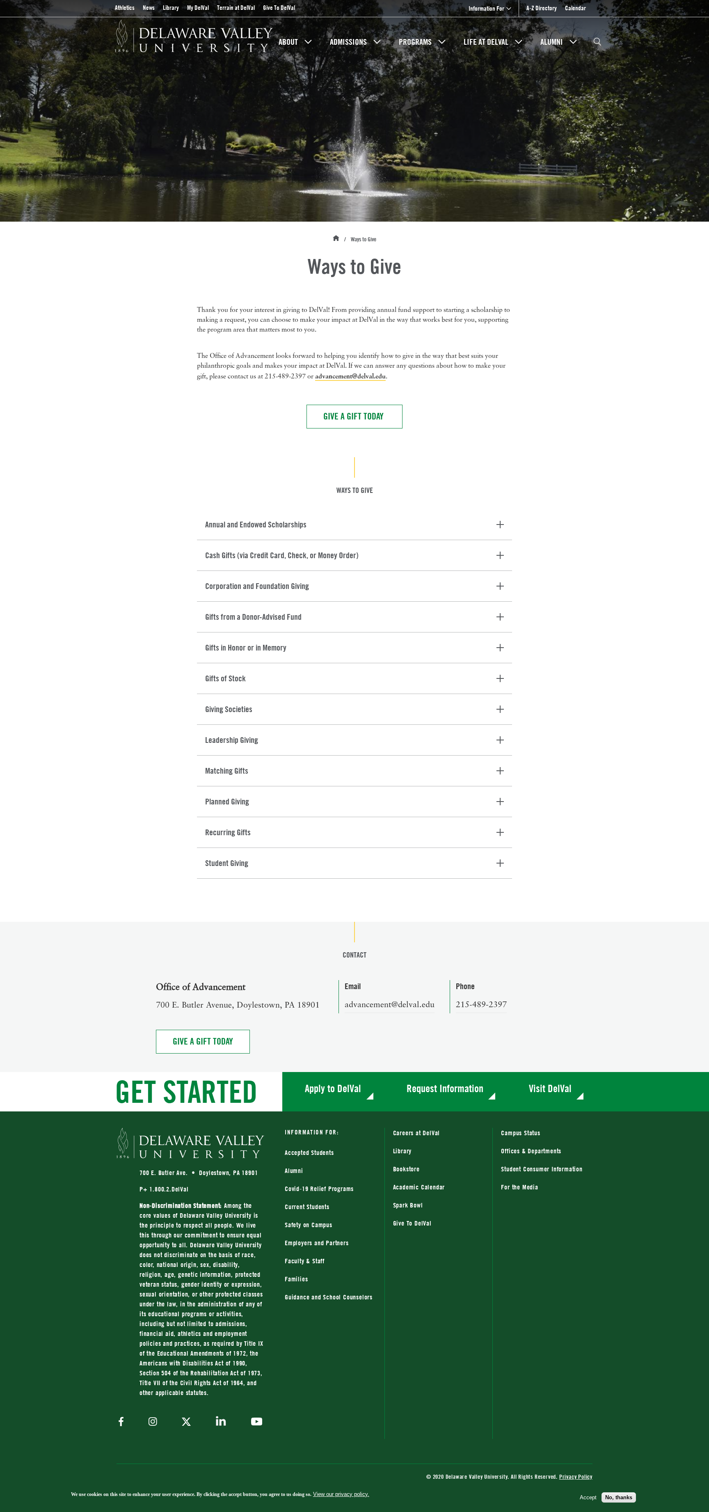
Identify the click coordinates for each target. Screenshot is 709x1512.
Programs (415, 42)
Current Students (307, 1207)
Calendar (575, 8)
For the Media (519, 1187)
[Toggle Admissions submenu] (377, 42)
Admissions (348, 42)
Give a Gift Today (354, 416)
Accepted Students (309, 1152)
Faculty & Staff (305, 1261)
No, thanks (618, 1497)
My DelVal (198, 7)
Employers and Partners (317, 1243)
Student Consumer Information (541, 1169)
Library (171, 7)
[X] (186, 1422)
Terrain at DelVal (236, 7)
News (149, 7)
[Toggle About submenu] (308, 42)
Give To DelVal (279, 7)
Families (296, 1279)
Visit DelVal (550, 1088)
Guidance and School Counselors (329, 1297)
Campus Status (520, 1133)
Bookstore (439, 1168)
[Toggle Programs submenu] (442, 42)
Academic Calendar (419, 1187)
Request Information (445, 1088)
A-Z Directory (541, 8)
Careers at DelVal (416, 1133)
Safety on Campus (308, 1225)
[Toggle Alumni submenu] (573, 42)
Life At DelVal (486, 42)
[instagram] (152, 1422)
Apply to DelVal (333, 1088)
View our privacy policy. (341, 1494)
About (288, 42)
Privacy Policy (575, 1476)
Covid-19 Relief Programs (319, 1188)
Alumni (551, 42)
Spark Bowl (408, 1205)
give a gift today (211, 1041)
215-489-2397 (481, 1005)
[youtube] (254, 1422)
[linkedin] (221, 1422)
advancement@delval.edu (350, 376)
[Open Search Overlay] (597, 42)
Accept (588, 1497)
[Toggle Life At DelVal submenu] (518, 42)
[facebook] (123, 1422)
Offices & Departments (531, 1151)
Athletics (125, 7)
